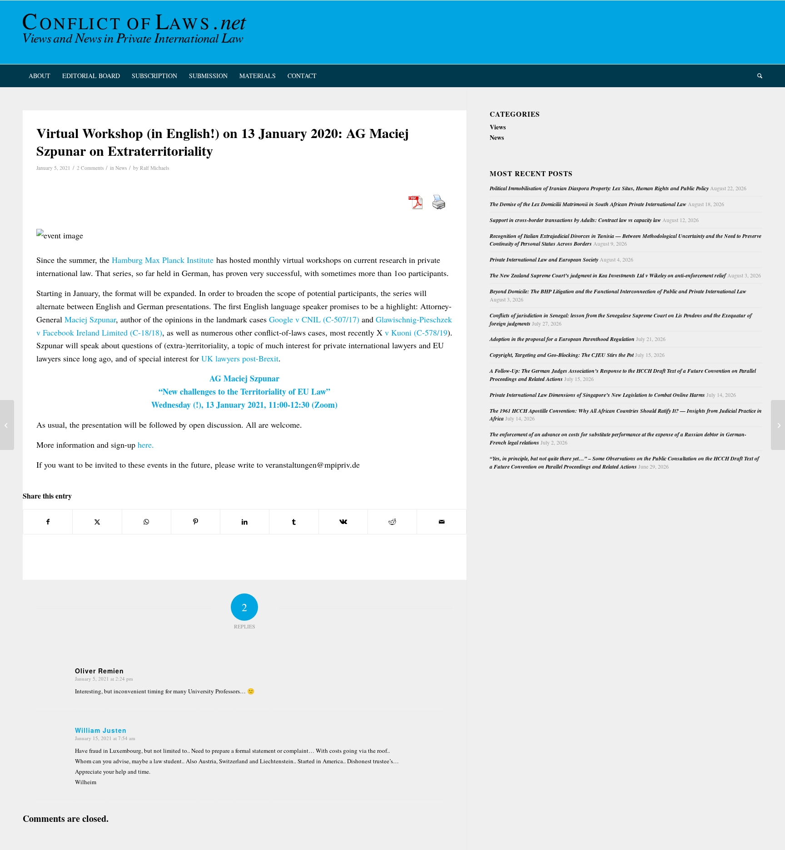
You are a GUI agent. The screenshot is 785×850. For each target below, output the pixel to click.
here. (146, 444)
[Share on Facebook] (47, 521)
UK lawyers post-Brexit (239, 358)
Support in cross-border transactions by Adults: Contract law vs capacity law (575, 220)
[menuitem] (39, 75)
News (121, 167)
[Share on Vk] (343, 521)
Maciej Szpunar (90, 319)
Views (498, 127)
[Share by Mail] (441, 521)
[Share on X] (97, 521)
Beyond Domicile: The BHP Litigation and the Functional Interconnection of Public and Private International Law (618, 291)
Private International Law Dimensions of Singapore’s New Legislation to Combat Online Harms (597, 395)
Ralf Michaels (154, 167)
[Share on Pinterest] (195, 521)
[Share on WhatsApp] (146, 521)
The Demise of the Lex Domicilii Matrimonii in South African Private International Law (588, 204)
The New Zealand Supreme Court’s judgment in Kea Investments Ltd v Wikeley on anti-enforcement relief (608, 275)
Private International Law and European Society (544, 259)
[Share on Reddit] (392, 521)
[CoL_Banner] (136, 32)
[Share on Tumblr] (293, 521)
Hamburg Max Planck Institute (163, 259)
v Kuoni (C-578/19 (415, 332)
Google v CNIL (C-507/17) (314, 319)
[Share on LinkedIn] (244, 521)
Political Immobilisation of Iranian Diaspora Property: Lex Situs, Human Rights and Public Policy (599, 188)
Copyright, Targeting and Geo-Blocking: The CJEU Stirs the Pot (562, 355)
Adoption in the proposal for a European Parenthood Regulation (562, 339)
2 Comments (90, 167)
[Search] (756, 75)
